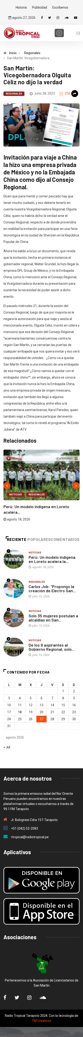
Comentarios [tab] (65, 539)
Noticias (15, 494)
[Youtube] (75, 18)
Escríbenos (60, 7)
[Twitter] (49, 18)
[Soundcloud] (67, 18)
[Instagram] (57, 18)
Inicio (13, 53)
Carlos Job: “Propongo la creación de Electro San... (52, 588)
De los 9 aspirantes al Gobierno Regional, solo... (51, 647)
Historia (21, 7)
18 (20, 712)
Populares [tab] (39, 539)
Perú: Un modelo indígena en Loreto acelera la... (52, 559)
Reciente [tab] (16, 539)
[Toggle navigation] (59, 33)
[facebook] (42, 18)
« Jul (6, 747)
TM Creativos (41, 1021)
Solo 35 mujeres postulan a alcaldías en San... (53, 617)
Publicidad (39, 7)
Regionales (32, 53)
